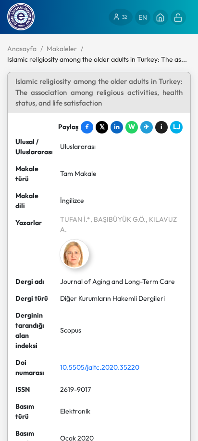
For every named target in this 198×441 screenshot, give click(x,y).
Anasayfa (22, 48)
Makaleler (62, 48)
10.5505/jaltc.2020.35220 (99, 367)
